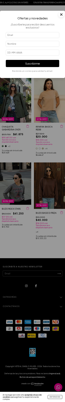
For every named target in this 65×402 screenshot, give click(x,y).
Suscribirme (32, 63)
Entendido (55, 397)
